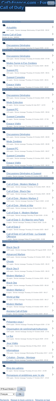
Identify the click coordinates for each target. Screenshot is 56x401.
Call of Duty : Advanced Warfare (15, 50)
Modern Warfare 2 (15, 290)
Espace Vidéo (13, 84)
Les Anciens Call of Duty (12, 178)
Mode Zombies (14, 141)
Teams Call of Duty (11, 34)
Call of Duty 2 (13, 227)
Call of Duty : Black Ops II (13, 128)
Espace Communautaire (12, 316)
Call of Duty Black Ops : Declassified (17, 167)
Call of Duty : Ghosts (11, 89)
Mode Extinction (14, 102)
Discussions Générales (18, 45)
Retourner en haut (42, 400)
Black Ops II (12, 268)
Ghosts (10, 261)
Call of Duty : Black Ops (18, 191)
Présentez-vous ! (15, 322)
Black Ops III (12, 247)
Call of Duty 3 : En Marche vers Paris (25, 220)
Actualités (11, 27)
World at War (13, 297)
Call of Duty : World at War (19, 205)
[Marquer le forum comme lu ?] (4, 25)
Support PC (12, 70)
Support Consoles (15, 77)
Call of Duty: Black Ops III (13, 39)
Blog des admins (15, 368)
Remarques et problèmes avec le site (25, 375)
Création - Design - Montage (20, 357)
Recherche (4, 400)
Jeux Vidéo (12, 343)
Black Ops (11, 283)
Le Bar (9, 336)
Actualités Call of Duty (11, 22)
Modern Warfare (14, 304)
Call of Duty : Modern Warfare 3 (22, 184)
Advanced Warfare (15, 254)
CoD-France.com (9, 362)
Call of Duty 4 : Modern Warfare (22, 213)
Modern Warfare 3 (15, 275)
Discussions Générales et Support (23, 173)
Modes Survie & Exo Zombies (21, 63)
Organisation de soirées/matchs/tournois (26, 329)
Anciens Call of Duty (16, 311)
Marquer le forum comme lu (22, 400)
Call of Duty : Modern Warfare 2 (22, 198)
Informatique (12, 350)
